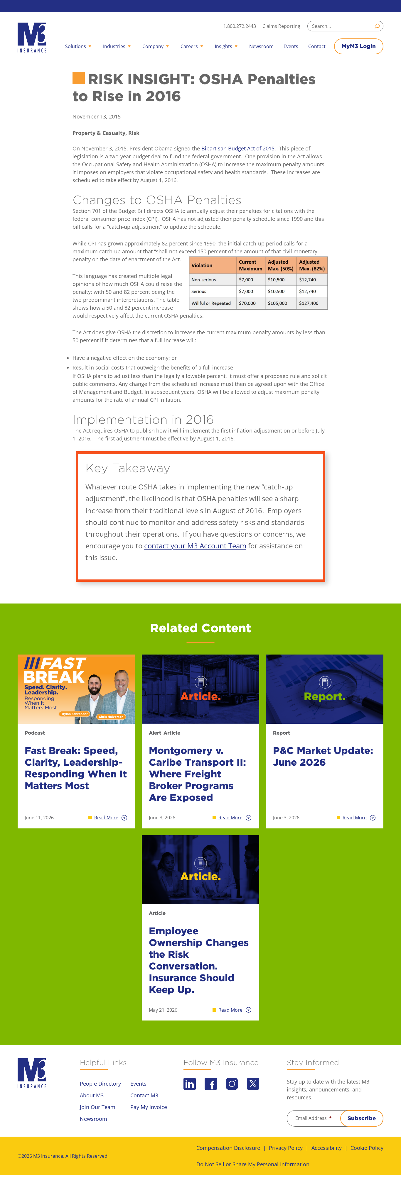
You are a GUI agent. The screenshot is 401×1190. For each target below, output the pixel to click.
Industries (114, 46)
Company (153, 46)
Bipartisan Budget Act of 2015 (237, 148)
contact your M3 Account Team (195, 545)
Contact (317, 46)
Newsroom (261, 46)
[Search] (378, 26)
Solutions (75, 46)
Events (291, 46)
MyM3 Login (359, 46)
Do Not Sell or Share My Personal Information (252, 1164)
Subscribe (362, 1118)
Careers (189, 46)
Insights (223, 46)
